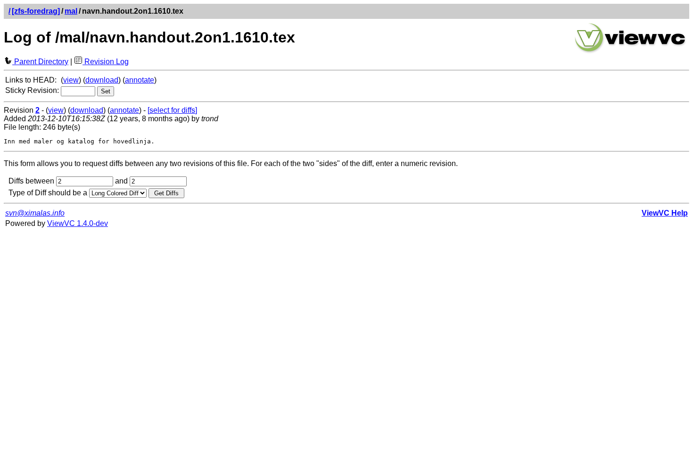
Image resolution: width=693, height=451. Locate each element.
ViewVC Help (665, 213)
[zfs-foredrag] (36, 11)
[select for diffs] (172, 110)
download (101, 80)
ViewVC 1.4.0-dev (77, 223)
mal (71, 11)
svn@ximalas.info (35, 213)
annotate (139, 80)
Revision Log (105, 62)
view (71, 80)
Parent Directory (40, 62)
